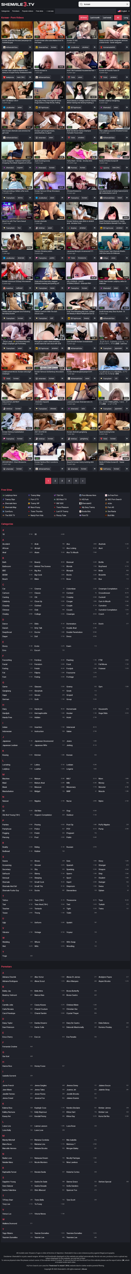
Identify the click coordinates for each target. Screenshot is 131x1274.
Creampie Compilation (114, 589)
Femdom (50, 664)
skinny (20, 198)
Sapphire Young (17, 1182)
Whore (50, 942)
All (118, 18)
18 (17, 534)
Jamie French (17, 1085)
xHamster (42, 138)
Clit (50, 597)
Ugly (17, 922)
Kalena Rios (17, 1108)
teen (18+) (21, 77)
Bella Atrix (50, 991)
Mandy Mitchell (17, 1140)
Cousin (82, 610)
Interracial (82, 727)
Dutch (114, 624)
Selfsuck (17, 873)
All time (83, 18)
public (52, 258)
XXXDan (41, 228)
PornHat (73, 168)
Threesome (82, 900)
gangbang (84, 439)
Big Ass (50, 570)
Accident (17, 544)
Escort (50, 650)
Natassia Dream (50, 1158)
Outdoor (82, 815)
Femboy (50, 660)
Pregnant (82, 833)
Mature (50, 779)
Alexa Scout (50, 981)
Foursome (82, 673)
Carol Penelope (17, 1013)
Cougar (82, 601)
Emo (17, 650)
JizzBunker (74, 47)
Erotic (50, 646)
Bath (17, 562)
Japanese (17, 741)
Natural (17, 801)
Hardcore (50, 709)
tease (52, 288)
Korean (82, 755)
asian (80, 77)
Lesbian (82, 765)
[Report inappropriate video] (30, 47)
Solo (82, 861)
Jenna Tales (50, 1090)
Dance (17, 624)
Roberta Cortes (82, 1172)
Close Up (50, 601)
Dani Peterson (17, 1027)
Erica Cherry (17, 1037)
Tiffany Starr (17, 1200)
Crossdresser (114, 593)
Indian (17, 727)
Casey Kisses (50, 1005)
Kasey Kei (17, 1116)
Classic (50, 593)
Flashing (82, 660)
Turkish (114, 904)
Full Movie (114, 664)
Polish (50, 833)
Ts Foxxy (50, 1204)
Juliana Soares (82, 1098)
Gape (17, 695)
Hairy (17, 709)
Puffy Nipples (114, 825)
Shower (50, 865)
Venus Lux (17, 1214)
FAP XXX (59, 503)
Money (114, 783)
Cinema (50, 589)
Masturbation (17, 791)
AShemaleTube (11, 47)
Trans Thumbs (36, 511)
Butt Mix (111, 515)
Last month (95, 18)
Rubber (50, 851)
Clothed (50, 605)
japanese (118, 348)
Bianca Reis (50, 995)
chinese (53, 409)
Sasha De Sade (50, 1182)
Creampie (82, 614)
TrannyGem (10, 198)
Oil (17, 811)
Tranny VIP (35, 503)
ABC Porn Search (115, 499)
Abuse (84, 1269)
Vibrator (17, 932)
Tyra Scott (82, 1200)
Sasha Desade (50, 1186)
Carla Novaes (17, 1009)
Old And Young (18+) (17, 815)
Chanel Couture (50, 1009)
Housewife (114, 709)
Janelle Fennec (17, 1094)
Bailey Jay (17, 991)
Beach (17, 579)
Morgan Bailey (82, 1148)
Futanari (114, 668)
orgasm (20, 168)
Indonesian (17, 731)
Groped (82, 695)
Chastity (17, 605)
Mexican (50, 787)
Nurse (82, 801)
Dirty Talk (50, 628)
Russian (82, 847)
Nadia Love (17, 1158)
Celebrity (17, 601)
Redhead (17, 851)
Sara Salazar (17, 1186)
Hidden (50, 717)
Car (17, 589)
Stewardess (82, 890)
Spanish (82, 865)
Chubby (17, 614)
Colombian (82, 589)
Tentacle (50, 908)
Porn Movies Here (89, 495)
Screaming (17, 865)
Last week (107, 18)
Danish (17, 628)
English (124, 11)
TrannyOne (74, 198)
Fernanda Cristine (17, 1047)
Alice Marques (82, 981)
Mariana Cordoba (50, 1140)
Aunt (114, 548)
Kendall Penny (50, 1116)
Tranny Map (35, 495)
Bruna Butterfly (82, 991)
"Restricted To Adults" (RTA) (59, 1266)
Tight (82, 908)
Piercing (17, 837)
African (17, 548)
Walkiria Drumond (17, 1223)
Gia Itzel (17, 1056)
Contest (82, 593)
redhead (19, 288)
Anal (17, 552)
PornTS (85, 515)
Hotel (82, 717)
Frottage (82, 677)
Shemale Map (10, 507)
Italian (82, 731)
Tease (17, 913)
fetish (120, 198)
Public (82, 837)
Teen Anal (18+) (50, 904)
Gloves (50, 695)
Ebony (17, 646)
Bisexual (82, 562)
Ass (82, 544)
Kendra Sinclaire (82, 1108)
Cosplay (82, 597)
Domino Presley (114, 1027)
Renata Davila (50, 1172)
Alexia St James (82, 977)
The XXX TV (10, 515)
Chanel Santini (50, 1013)
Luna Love (50, 1130)
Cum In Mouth (114, 601)
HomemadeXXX (109, 47)
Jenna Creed (17, 1098)
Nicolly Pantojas (82, 1158)
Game (17, 686)
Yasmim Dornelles (17, 1237)
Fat (17, 673)
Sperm (82, 873)
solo (83, 409)
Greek (82, 691)
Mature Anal (50, 783)
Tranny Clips (10, 499)
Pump (114, 829)
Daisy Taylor (17, 1023)
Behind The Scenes (50, 566)
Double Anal (82, 628)
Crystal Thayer (82, 1013)
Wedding (17, 942)
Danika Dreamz (50, 1023)
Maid (17, 783)
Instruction (50, 731)
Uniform (50, 922)
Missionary (82, 787)
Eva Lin (50, 1037)
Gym (114, 686)
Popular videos (27, 11)
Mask (17, 787)
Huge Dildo (114, 713)
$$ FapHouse (43, 107)
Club (50, 610)
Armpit (50, 548)
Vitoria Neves (50, 1214)
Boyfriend (114, 566)
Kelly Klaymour (50, 1112)
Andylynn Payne (114, 977)
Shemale (17, 882)
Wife (50, 946)
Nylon (114, 801)
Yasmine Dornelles (82, 1233)
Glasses (50, 686)
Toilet (82, 913)
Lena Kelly (17, 1130)
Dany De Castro (82, 1023)
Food (82, 664)
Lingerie (82, 769)
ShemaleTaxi (43, 47)
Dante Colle (50, 1027)
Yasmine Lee (82, 1237)
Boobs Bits (86, 511)
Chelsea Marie (82, 1005)
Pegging (17, 833)
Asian (50, 552)
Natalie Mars (17, 1162)
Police (50, 829)
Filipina (50, 673)
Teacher (17, 908)
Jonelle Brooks (82, 1094)
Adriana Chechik (17, 977)
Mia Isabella (82, 1140)
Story (114, 861)
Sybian (114, 890)
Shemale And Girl (17, 886)
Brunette (114, 575)
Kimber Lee (114, 1112)
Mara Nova (17, 1144)
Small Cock (50, 882)
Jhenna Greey (82, 1085)
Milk (82, 783)
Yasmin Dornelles (50, 1233)
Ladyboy (17, 769)
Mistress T (82, 1144)
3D (50, 534)
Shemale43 (86, 503)
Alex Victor (50, 977)
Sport (82, 878)
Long (126, 18)
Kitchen (50, 755)
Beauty (50, 562)
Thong (50, 913)
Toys (114, 900)
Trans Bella (50, 1200)
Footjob (82, 668)
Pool (50, 837)
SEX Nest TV (61, 499)
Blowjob (82, 570)
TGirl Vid (59, 495)
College (50, 614)
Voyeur (82, 932)
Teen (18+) (50, 900)
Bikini (50, 579)
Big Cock (50, 575)
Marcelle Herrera (17, 1148)
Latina (50, 765)
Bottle (114, 562)
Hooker (82, 713)
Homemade (82, 709)
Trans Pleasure (62, 507)
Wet (17, 946)
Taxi (17, 904)
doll (51, 318)
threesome (82, 258)
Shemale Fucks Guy (17, 890)
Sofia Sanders (82, 1186)
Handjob (17, 713)
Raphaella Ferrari (17, 1172)
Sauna (17, 861)
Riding (50, 847)
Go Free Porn (113, 495)
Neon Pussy (35, 507)
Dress (82, 636)
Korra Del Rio (114, 1116)
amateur (85, 47)
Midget (50, 791)
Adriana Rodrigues (17, 981)
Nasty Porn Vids (37, 515)
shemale (21, 258)
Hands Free (17, 717)
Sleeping (50, 878)
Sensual (17, 878)
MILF (82, 779)
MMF (82, 791)
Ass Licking (82, 548)
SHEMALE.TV (17, 4)
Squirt (82, 882)
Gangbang (17, 691)
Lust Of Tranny (62, 511)
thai (19, 228)
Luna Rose (82, 1126)
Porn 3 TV (35, 499)
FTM (114, 660)
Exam (82, 646)
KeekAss (9, 288)
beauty (86, 318)
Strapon (114, 869)
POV (82, 829)
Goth (50, 699)
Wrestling (82, 946)
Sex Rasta (112, 511)
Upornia (106, 168)
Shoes (50, 861)
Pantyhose (17, 829)
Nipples (50, 801)
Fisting (50, 677)
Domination (82, 624)
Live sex (50, 11)
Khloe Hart (82, 1112)
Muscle (114, 791)
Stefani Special (114, 1182)
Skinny (50, 873)
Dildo (50, 624)
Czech (114, 614)
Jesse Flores (50, 1094)
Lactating (17, 765)
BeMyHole (10, 77)
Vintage (50, 932)
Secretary (17, 869)
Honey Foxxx (50, 1066)
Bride (114, 570)
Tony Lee (17, 1204)
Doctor (50, 632)
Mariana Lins (50, 1144)
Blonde (82, 566)
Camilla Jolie (17, 1005)
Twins (114, 908)
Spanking (82, 869)
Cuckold (114, 597)
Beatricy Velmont (17, 995)
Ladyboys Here (11, 495)
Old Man (50, 811)
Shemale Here (11, 503)
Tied (82, 904)
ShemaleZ (107, 107)
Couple (82, 605)
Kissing (17, 755)
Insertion (50, 727)
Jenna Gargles (50, 1085)
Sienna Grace (82, 1182)
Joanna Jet (82, 1090)
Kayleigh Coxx (50, 1108)
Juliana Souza (114, 1085)
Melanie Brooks (50, 1148)
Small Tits (50, 886)
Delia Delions (114, 1023)
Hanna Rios (17, 1066)
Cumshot (114, 605)
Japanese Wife (50, 745)
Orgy (82, 811)
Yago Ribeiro (17, 1233)
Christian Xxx (82, 1009)
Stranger (114, 865)
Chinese (17, 610)
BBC (17, 570)
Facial (17, 664)
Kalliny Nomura (17, 1112)
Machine (17, 779)
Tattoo (17, 900)
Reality (17, 847)
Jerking (82, 745)
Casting (17, 597)
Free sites (39, 11)
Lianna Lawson (50, 1126)
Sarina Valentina (17, 1190)
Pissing (50, 825)
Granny (82, 686)
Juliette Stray (114, 1090)
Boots (82, 575)
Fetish (50, 668)
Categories (5, 11)
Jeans (82, 741)
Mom (114, 779)
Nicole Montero (50, 1162)
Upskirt (82, 922)
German (17, 699)
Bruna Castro (82, 995)
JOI (116, 378)
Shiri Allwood (50, 1190)
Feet (17, 677)
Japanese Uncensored (50, 741)
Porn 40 (111, 507)
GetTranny (107, 469)
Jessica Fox (50, 1098)
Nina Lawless (82, 1162)
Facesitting (17, 660)
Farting (17, 668)
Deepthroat (17, 632)
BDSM (17, 575)
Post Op (82, 825)
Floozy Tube (61, 515)
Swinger (114, 882)
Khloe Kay (82, 1116)
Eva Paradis (82, 1037)
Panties (17, 825)
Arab (50, 544)
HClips (105, 258)
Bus (114, 579)
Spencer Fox (82, 1190)
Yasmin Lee (50, 1237)
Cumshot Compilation (114, 610)
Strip (114, 873)
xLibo (110, 503)
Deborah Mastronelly (82, 1027)
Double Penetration (82, 632)
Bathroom (17, 566)
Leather (50, 769)
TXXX (72, 77)
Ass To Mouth (82, 552)
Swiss (114, 886)
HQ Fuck (85, 499)
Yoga (17, 956)
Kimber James (114, 1108)
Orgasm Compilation (50, 815)
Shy (50, 869)
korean (53, 47)
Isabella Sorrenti (17, 1076)
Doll (50, 636)
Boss (82, 579)
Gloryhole (50, 691)
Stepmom (82, 886)
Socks (50, 890)
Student (114, 878)
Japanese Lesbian (17, 745)
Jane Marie (17, 1090)
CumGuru (9, 511)
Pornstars (15, 11)
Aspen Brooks (114, 981)
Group (82, 699)
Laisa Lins (17, 1126)
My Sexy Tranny (88, 507)
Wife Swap (82, 942)
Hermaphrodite (50, 713)
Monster (114, 787)
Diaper (17, 636)
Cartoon (17, 593)
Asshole (114, 544)
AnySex (73, 228)
